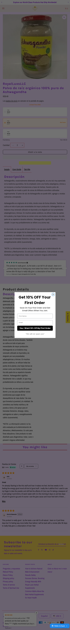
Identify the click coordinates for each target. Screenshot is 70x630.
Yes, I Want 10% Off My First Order (35, 328)
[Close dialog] (53, 294)
